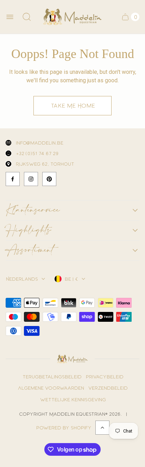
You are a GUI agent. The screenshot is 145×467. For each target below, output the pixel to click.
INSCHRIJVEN (72, 321)
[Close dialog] (137, 168)
